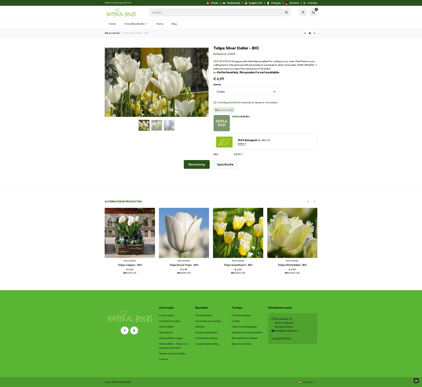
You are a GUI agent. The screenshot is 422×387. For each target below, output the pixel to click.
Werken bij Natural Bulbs (172, 353)
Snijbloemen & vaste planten (247, 332)
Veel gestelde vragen (171, 338)
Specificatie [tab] (225, 164)
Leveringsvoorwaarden (208, 321)
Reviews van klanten (206, 332)
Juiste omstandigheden (244, 326)
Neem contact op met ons (118, 2)
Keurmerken (166, 332)
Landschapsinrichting (207, 343)
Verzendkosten (203, 315)
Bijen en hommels (241, 343)
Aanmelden (303, 12)
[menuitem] (212, 2)
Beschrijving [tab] (197, 164)
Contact (163, 359)
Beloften (200, 326)
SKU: (215, 154)
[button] (110, 82)
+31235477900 (282, 338)
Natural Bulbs (166, 326)
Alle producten (112, 32)
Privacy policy (167, 315)
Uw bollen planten (241, 315)
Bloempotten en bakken (245, 338)
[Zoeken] (286, 12)
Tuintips (236, 321)
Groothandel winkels (206, 338)
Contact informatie (169, 321)
